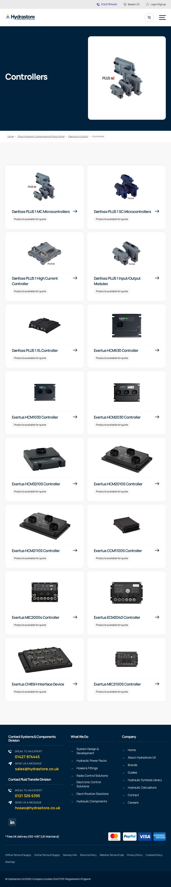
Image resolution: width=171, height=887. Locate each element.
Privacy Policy (135, 855)
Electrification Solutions (92, 794)
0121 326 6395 (28, 793)
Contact (133, 795)
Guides (132, 772)
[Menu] (162, 17)
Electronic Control (78, 136)
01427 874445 (109, 4)
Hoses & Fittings (87, 768)
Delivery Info (70, 855)
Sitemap (10, 862)
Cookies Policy (154, 855)
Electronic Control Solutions (89, 784)
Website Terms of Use (112, 855)
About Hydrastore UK (142, 757)
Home (11, 136)
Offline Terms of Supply (18, 855)
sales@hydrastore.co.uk (37, 766)
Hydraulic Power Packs (92, 760)
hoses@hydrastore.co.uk (37, 805)
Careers (133, 802)
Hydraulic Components (92, 801)
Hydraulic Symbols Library (145, 780)
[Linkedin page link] (12, 822)
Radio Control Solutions (92, 776)
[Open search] (149, 17)
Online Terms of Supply (47, 855)
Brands (132, 765)
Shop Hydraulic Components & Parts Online (41, 136)
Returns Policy (88, 855)
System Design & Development (88, 751)
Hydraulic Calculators (142, 787)
